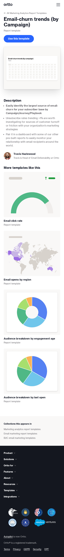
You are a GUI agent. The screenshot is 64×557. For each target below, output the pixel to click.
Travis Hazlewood (24, 153)
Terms (7, 549)
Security (37, 549)
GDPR (27, 549)
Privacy (17, 549)
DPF (46, 549)
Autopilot (8, 536)
